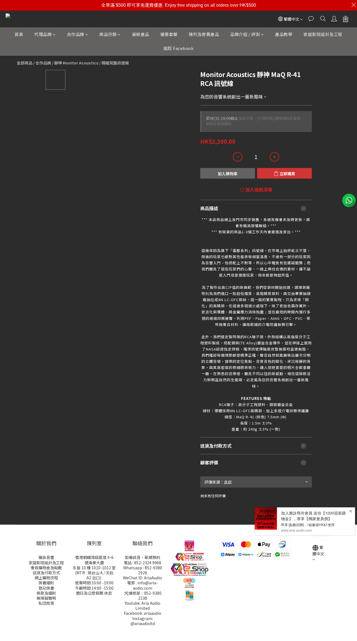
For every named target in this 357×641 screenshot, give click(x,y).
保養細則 (46, 582)
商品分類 (108, 34)
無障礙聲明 (46, 598)
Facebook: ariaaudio (142, 613)
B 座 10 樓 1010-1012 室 (94, 567)
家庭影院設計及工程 (322, 34)
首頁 (19, 34)
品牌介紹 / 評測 (245, 34)
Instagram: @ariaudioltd (143, 621)
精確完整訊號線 (115, 63)
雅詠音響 (46, 557)
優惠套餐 (169, 34)
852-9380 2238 (149, 595)
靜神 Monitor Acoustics (76, 63)
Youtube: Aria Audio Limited (142, 605)
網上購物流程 (46, 577)
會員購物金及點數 (46, 567)
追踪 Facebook (178, 48)
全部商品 (24, 63)
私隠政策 (46, 603)
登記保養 (46, 588)
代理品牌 (43, 34)
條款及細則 (46, 593)
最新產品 (140, 34)
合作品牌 (75, 34)
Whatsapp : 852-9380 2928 (142, 570)
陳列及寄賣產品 (204, 34)
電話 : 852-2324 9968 (142, 562)
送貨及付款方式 (46, 572)
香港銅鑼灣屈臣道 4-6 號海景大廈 (94, 559)
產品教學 (283, 34)
